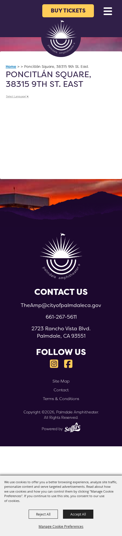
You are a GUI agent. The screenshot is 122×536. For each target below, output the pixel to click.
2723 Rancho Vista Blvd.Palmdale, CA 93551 (61, 332)
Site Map (61, 381)
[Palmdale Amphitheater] (61, 37)
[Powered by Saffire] (72, 428)
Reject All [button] (43, 514)
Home (11, 66)
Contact (61, 389)
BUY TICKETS (68, 10)
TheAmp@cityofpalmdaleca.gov (61, 305)
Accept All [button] (78, 514)
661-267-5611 (61, 317)
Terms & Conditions (61, 398)
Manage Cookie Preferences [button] (61, 526)
